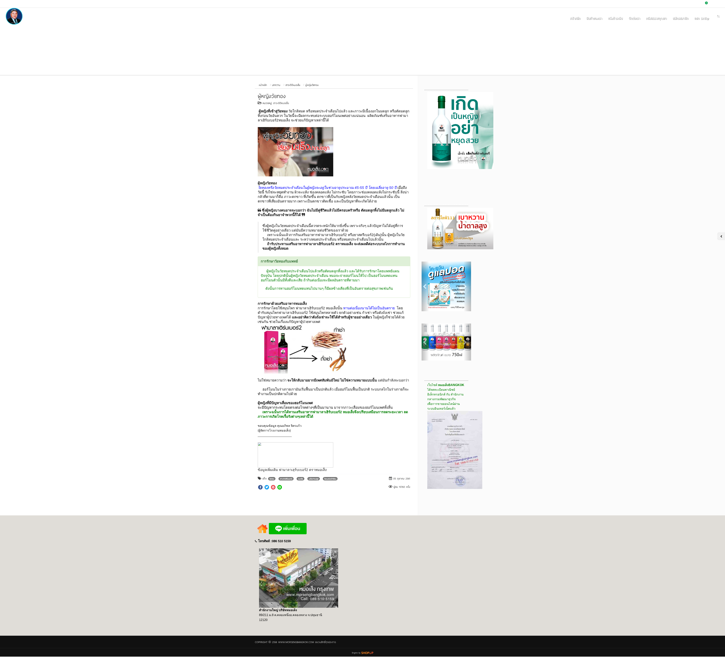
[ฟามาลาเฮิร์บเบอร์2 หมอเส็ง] (305, 349)
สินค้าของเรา (594, 18)
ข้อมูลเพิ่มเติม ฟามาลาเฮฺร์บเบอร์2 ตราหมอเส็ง (292, 470)
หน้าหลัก (575, 18)
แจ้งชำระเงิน (615, 18)
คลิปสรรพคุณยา (656, 18)
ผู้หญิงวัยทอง (312, 85)
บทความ (276, 85)
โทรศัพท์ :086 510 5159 (274, 541)
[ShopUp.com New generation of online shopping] (367, 652)
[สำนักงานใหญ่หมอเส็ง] (298, 578)
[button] (425, 286)
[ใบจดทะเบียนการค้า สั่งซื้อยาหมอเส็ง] (454, 449)
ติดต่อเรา (634, 18)
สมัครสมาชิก (680, 18)
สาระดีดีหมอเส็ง (292, 85)
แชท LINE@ (701, 18)
